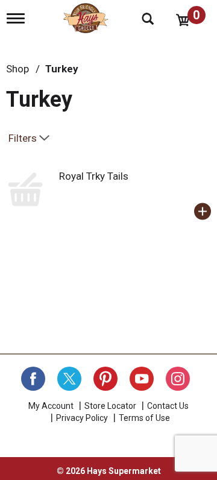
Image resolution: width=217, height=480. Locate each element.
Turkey (61, 69)
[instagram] (178, 379)
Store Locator (110, 406)
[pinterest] (105, 379)
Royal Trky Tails (93, 176)
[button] (202, 211)
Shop (17, 69)
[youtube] (142, 379)
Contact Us (168, 406)
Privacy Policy (82, 418)
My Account (51, 406)
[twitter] (69, 379)
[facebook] (33, 379)
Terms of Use (144, 418)
